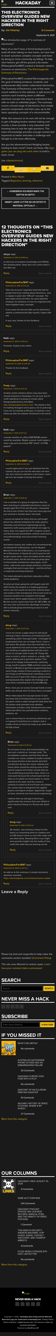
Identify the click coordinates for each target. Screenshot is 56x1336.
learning (26, 180)
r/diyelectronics (14, 160)
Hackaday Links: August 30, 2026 (33, 1182)
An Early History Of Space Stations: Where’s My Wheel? (33, 1106)
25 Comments (27, 1070)
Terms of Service (9, 1322)
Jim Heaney (13, 30)
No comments (27, 1048)
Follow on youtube (12, 1007)
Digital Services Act (25, 1322)
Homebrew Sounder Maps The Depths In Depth (25, 193)
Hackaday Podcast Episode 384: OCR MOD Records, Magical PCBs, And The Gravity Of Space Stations (32, 1214)
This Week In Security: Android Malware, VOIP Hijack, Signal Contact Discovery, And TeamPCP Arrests (31, 1235)
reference (37, 180)
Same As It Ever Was (29, 1198)
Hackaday (28, 3)
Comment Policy (42, 958)
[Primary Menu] (52, 3)
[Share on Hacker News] (10, 35)
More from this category (14, 1119)
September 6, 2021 (45, 35)
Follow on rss (17, 1007)
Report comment (45, 273)
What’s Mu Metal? (28, 1043)
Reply (6, 273)
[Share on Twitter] (6, 35)
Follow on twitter (8, 1007)
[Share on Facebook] (2, 35)
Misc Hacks (18, 176)
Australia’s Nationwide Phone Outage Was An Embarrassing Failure (31, 1063)
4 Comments (26, 1246)
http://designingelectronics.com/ (18, 405)
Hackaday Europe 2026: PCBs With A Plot (31, 1077)
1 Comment (26, 1224)
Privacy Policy (47, 1319)
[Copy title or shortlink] (18, 35)
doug (8, 625)
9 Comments (26, 1189)
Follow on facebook (3, 1007)
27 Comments (27, 1113)
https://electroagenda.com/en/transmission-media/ (27, 878)
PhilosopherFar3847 (17, 282)
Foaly (7, 385)
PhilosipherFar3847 (16, 460)
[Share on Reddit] (14, 35)
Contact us (22, 1007)
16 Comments (27, 1097)
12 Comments (48, 30)
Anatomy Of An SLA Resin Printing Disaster (32, 1091)
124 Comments (27, 1203)
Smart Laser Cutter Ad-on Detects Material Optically (25, 204)
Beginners (15, 180)
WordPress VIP (33, 1328)
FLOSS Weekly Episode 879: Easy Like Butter (32, 1252)
